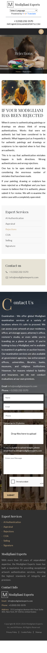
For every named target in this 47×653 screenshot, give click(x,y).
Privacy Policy (11, 632)
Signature (8, 545)
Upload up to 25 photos (14, 423)
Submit (11, 495)
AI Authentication (12, 522)
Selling (7, 540)
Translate (31, 13)
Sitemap (39, 632)
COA (6, 536)
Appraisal (8, 526)
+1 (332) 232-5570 (23, 21)
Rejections (9, 531)
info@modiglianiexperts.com (23, 24)
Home (18, 71)
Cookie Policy (26, 632)
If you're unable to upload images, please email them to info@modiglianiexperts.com (23, 449)
